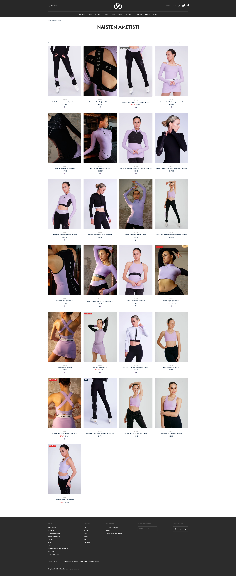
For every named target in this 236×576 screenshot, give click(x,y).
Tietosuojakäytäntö (54, 554)
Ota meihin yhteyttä (112, 527)
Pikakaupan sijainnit (54, 536)
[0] (187, 6)
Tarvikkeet (128, 14)
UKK (49, 545)
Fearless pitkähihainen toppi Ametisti (171, 102)
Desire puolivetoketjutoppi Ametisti (100, 168)
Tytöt (85, 533)
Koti (85, 527)
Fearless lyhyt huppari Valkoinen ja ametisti (136, 367)
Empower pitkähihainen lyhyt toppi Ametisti (100, 301)
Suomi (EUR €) (170, 6)
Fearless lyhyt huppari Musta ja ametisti (100, 234)
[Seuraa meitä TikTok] (185, 529)
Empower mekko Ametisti (100, 367)
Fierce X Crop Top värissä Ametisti (171, 433)
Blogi (49, 542)
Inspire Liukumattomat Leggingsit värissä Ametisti (171, 234)
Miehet (113, 14)
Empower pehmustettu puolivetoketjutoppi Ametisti (136, 168)
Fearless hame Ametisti (65, 367)
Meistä (108, 530)
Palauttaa (51, 530)
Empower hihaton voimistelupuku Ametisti (64, 433)
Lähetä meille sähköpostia (114, 533)
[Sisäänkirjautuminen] (179, 6)
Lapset (120, 14)
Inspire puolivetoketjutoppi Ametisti (100, 102)
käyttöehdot (51, 551)
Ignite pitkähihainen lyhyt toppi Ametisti (65, 234)
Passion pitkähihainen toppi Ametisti (136, 234)
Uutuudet (82, 14)
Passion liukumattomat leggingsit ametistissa (100, 433)
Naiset (106, 14)
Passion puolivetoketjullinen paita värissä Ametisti (171, 168)
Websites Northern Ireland (81, 561)
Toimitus (50, 539)
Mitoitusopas (52, 527)
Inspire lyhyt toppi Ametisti (171, 300)
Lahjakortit (138, 14)
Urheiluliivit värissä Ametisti (171, 367)
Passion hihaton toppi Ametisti (136, 300)
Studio (155, 14)
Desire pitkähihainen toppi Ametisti (64, 168)
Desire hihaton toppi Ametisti (64, 300)
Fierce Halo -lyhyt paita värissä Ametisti (136, 433)
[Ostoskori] (183, 6)
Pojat (85, 539)
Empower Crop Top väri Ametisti (64, 499)
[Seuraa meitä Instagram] (180, 529)
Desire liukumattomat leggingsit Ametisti (64, 102)
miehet (86, 536)
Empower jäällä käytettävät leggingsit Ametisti (136, 102)
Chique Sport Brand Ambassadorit (58, 548)
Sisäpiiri (147, 14)
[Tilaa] (155, 529)
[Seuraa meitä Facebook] (175, 529)
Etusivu (50, 20)
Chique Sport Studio (54, 533)
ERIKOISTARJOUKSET (94, 14)
